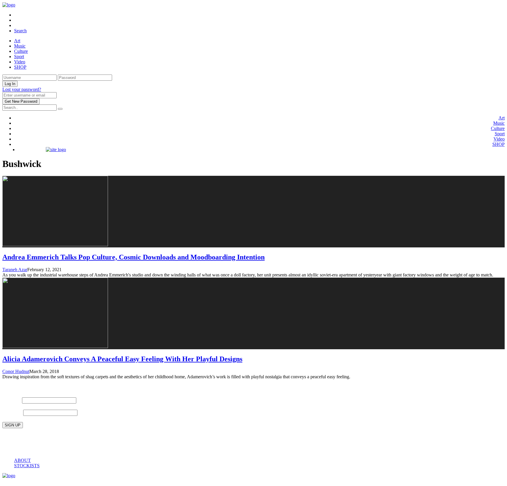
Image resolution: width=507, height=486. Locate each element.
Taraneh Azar (14, 269)
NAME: (11, 400)
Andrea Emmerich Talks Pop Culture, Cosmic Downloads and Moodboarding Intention (133, 257)
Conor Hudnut (15, 371)
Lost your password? (21, 89)
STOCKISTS (27, 465)
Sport (19, 56)
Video (19, 61)
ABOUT (22, 460)
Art (17, 40)
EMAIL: (12, 412)
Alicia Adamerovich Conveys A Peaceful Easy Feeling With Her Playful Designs (122, 359)
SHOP (20, 67)
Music (20, 45)
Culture (21, 51)
